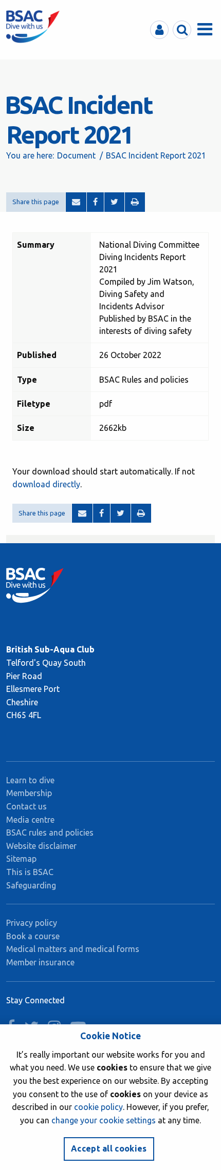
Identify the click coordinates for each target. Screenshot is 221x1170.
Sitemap (21, 858)
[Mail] (76, 202)
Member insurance (40, 962)
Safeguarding (31, 885)
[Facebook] (95, 202)
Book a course (33, 936)
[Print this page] (135, 202)
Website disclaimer (41, 845)
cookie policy (98, 1107)
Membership (29, 793)
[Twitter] (114, 202)
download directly (46, 484)
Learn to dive (30, 780)
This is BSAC (29, 872)
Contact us (26, 806)
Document (76, 155)
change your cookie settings (103, 1120)
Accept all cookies (109, 1148)
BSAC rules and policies (50, 832)
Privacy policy (31, 922)
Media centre (30, 819)
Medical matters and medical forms (72, 949)
